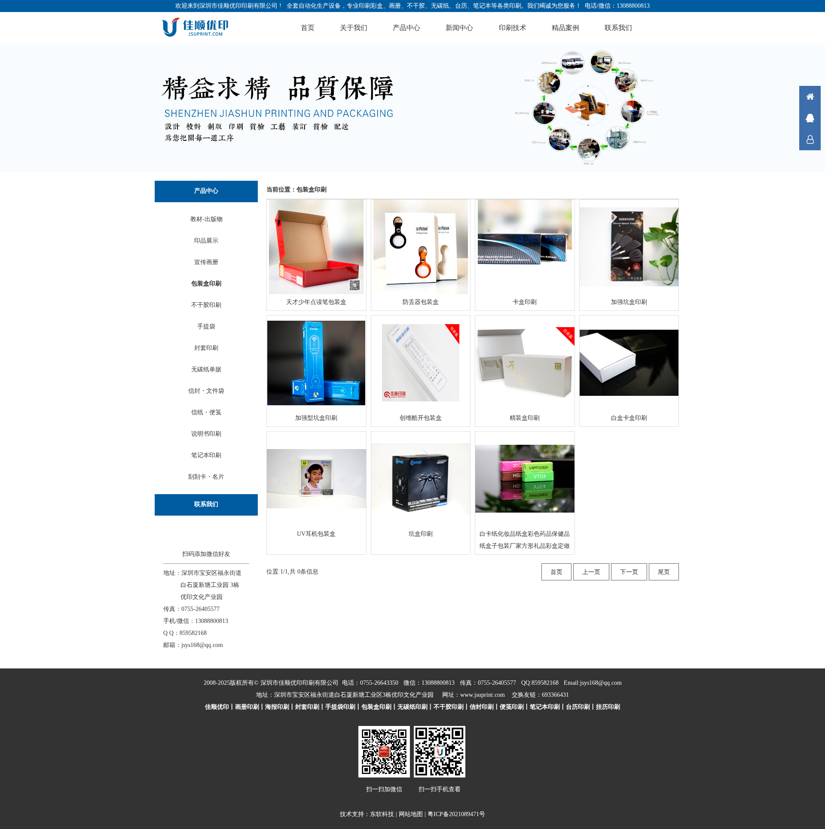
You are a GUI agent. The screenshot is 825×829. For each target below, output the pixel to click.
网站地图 (411, 814)
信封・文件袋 (206, 391)
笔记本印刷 (206, 455)
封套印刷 (206, 348)
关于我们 (353, 27)
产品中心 (406, 27)
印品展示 (206, 240)
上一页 (591, 572)
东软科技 (382, 814)
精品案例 (565, 27)
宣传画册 (206, 262)
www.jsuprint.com (482, 695)
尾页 (664, 572)
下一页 (629, 572)
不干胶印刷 (206, 305)
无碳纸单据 (206, 369)
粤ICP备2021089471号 (456, 814)
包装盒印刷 (206, 283)
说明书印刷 (206, 434)
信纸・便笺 (206, 412)
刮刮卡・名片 (206, 477)
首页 (308, 27)
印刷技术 (512, 27)
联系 (810, 139)
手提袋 (206, 326)
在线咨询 (810, 118)
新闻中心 (459, 27)
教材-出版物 (206, 219)
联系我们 (618, 27)
